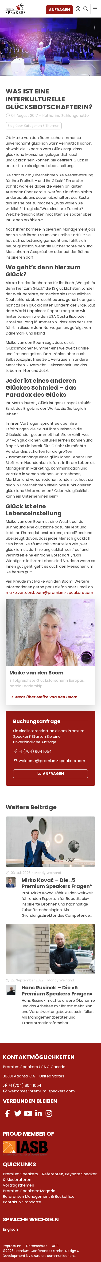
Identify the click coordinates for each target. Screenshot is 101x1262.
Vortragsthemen (18, 1185)
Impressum (12, 1246)
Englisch (10, 1229)
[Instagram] (49, 1113)
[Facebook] (7, 1113)
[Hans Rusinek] (11, 990)
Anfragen (59, 9)
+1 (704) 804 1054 (35, 751)
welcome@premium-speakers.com (52, 760)
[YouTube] (28, 1113)
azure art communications (53, 1255)
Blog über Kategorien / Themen (33, 125)
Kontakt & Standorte (22, 1202)
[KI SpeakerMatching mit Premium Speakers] (78, 8)
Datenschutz (36, 1246)
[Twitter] (18, 1113)
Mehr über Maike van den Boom (46, 697)
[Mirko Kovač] (11, 882)
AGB (55, 1246)
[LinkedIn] (38, 1113)
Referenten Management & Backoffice (38, 1196)
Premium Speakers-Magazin (29, 1191)
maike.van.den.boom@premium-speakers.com (49, 592)
